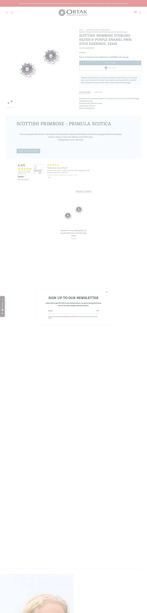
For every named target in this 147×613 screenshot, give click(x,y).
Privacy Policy (82, 316)
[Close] (107, 292)
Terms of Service (92, 316)
